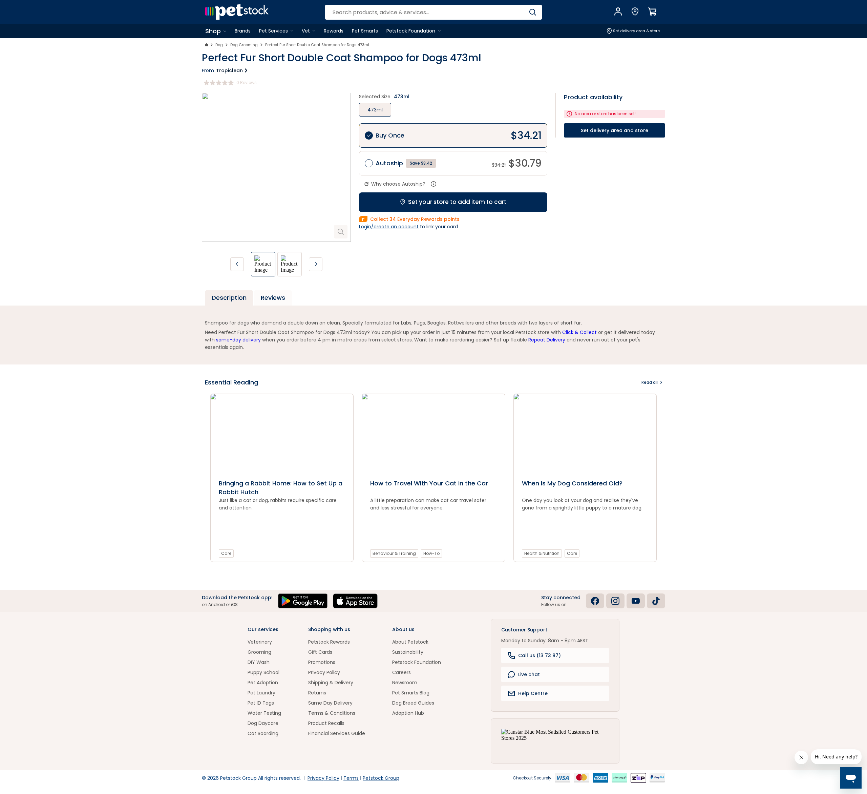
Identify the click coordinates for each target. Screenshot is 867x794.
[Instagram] (615, 600)
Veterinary (260, 642)
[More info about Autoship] (433, 184)
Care (226, 553)
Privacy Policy (324, 672)
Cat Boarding (263, 733)
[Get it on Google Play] (302, 600)
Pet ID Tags (261, 702)
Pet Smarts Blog (410, 692)
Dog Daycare (263, 723)
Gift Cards (320, 652)
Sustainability (407, 652)
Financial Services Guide (336, 733)
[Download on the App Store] (355, 600)
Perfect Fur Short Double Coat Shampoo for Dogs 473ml (317, 44)
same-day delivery (238, 339)
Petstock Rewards (329, 642)
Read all (649, 382)
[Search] (533, 12)
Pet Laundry (261, 692)
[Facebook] (595, 600)
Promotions (321, 662)
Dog (219, 44)
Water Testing (264, 713)
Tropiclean (229, 70)
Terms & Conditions (331, 713)
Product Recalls (326, 723)
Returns (317, 692)
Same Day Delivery (330, 702)
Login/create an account (389, 226)
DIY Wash (259, 662)
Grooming (259, 652)
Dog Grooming (244, 44)
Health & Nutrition (541, 553)
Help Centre (533, 693)
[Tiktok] (656, 600)
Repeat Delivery (546, 339)
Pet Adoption (263, 682)
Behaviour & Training (394, 553)
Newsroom (404, 682)
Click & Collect (579, 332)
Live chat (529, 674)
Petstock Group (381, 778)
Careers (401, 672)
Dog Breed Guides (413, 702)
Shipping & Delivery (330, 682)
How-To (431, 553)
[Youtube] (636, 600)
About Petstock (410, 642)
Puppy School (263, 672)
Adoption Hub (408, 713)
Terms (351, 778)
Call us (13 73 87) (539, 655)
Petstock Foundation (416, 662)
